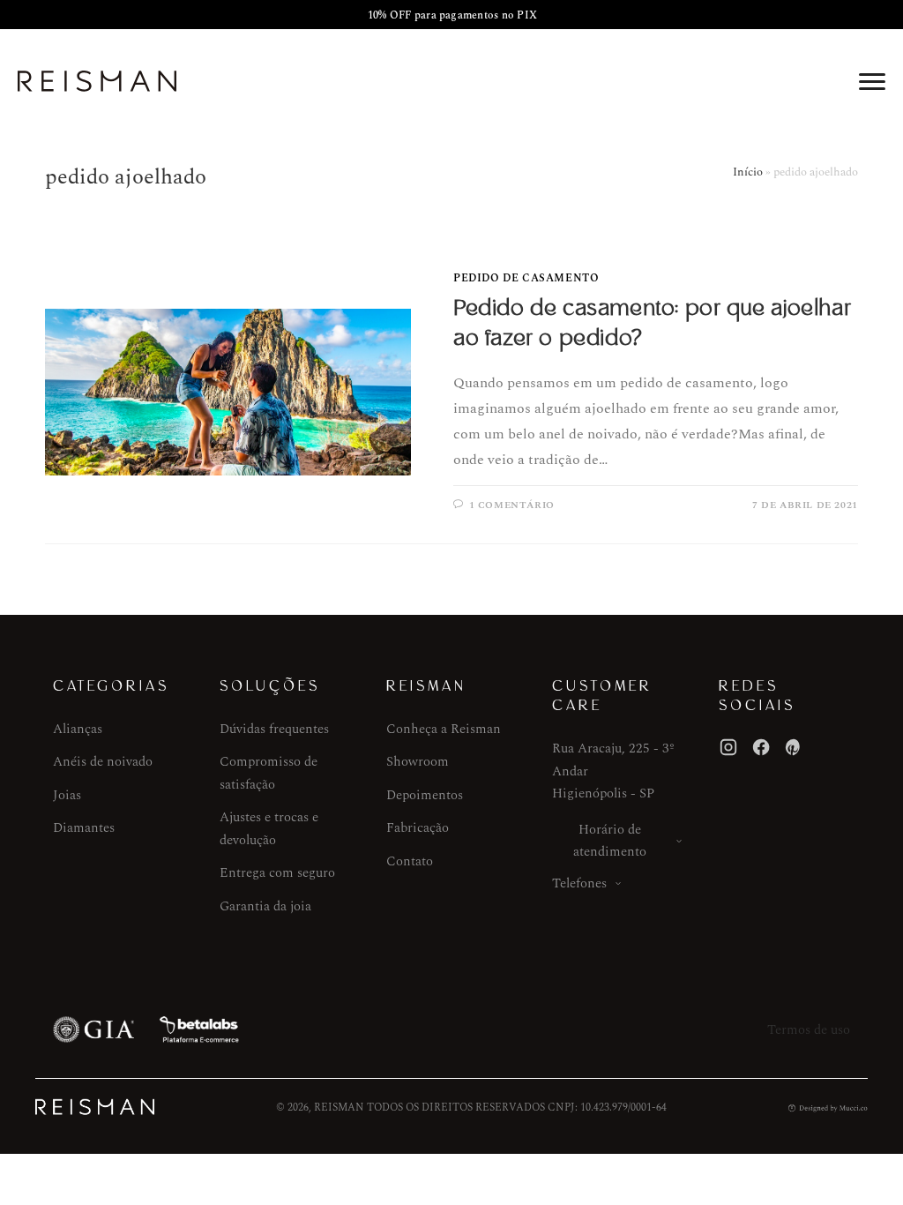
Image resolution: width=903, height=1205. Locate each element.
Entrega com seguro (277, 873)
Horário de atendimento (609, 841)
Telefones (579, 883)
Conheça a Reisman (443, 729)
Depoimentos (424, 795)
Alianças (77, 729)
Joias (67, 795)
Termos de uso (808, 1030)
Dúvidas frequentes (274, 729)
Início (748, 172)
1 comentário (512, 505)
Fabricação (417, 828)
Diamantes (84, 828)
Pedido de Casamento (526, 278)
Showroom (417, 762)
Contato (409, 861)
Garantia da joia (265, 906)
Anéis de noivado (103, 762)
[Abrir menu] (872, 81)
